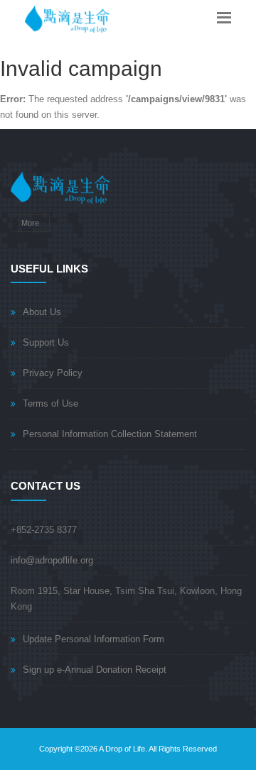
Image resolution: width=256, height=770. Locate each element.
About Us (42, 312)
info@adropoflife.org (52, 560)
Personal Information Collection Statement (110, 434)
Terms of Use (50, 403)
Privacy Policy (52, 373)
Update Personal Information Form (93, 639)
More (30, 223)
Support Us (46, 342)
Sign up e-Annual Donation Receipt (94, 669)
